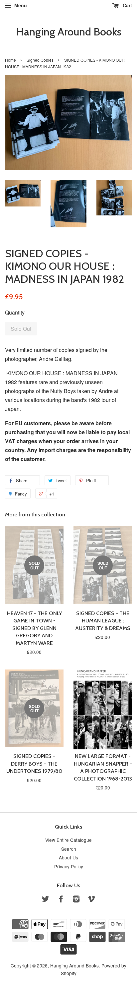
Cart (126, 5)
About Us (68, 857)
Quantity (15, 312)
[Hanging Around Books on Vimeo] (91, 900)
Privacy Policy (68, 866)
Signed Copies (40, 60)
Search (68, 848)
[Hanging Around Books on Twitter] (45, 900)
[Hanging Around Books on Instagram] (76, 900)
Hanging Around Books (68, 32)
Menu (20, 5)
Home (10, 60)
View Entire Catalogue (68, 840)
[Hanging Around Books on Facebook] (61, 900)
